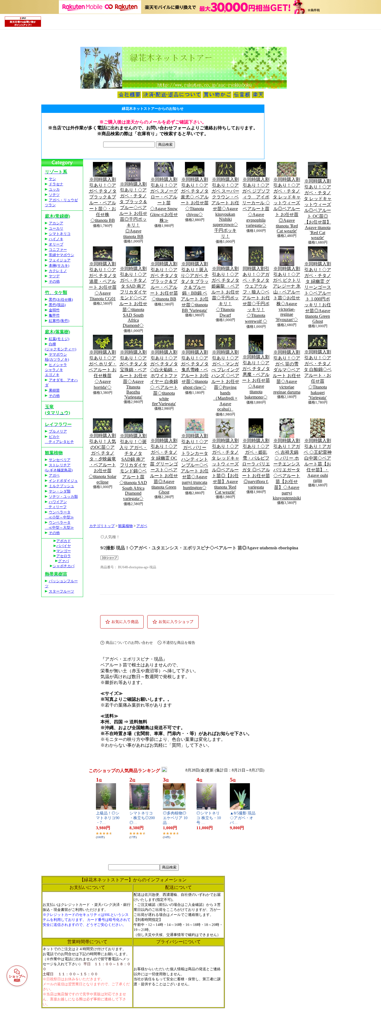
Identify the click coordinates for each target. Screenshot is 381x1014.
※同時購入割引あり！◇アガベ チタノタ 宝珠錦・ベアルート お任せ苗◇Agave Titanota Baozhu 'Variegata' (133, 374)
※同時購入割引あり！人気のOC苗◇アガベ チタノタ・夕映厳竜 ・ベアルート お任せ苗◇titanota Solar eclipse (102, 458)
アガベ (141, 526)
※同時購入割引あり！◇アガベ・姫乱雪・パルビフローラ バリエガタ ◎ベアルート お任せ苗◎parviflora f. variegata (256, 463)
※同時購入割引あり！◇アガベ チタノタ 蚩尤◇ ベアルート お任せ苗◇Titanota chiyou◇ (195, 197)
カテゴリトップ (102, 526)
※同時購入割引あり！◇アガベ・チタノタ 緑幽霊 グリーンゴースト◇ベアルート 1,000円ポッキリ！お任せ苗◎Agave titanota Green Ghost (317, 292)
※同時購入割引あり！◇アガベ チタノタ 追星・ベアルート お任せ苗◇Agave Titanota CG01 (103, 281)
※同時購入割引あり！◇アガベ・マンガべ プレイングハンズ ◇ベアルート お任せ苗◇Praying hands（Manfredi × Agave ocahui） (225, 380)
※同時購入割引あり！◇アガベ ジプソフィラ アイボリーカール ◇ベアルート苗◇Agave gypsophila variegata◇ (256, 202)
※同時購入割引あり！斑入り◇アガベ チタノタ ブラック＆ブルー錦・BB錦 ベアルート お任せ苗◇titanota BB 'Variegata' (195, 287)
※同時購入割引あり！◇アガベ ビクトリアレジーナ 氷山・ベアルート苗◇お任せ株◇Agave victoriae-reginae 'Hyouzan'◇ (287, 294)
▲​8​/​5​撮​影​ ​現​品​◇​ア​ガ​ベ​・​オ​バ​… (242, 818)
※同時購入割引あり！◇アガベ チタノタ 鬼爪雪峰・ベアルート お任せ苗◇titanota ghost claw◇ (195, 370)
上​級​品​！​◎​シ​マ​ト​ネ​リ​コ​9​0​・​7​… (107, 818)
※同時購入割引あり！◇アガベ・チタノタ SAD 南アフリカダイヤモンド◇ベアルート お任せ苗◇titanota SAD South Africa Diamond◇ (133, 297)
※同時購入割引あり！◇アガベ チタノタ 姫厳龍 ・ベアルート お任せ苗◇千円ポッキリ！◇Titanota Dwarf (225, 291)
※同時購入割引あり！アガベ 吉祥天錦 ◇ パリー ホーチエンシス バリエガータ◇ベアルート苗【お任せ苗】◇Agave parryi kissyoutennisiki (287, 469)
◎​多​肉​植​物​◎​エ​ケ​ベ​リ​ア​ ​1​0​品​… (175, 818)
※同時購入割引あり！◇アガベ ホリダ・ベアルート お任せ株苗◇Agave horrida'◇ (103, 370)
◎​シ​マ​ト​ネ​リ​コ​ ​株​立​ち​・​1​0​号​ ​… (208, 818)
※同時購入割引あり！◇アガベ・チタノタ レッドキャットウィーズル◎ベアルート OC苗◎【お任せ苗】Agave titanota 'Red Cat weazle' (318, 209)
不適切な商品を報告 (179, 643)
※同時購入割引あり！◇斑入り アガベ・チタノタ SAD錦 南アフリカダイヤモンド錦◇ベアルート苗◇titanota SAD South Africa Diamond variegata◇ (133, 467)
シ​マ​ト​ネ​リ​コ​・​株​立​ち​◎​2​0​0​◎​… (142, 818)
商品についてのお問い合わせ (129, 643)
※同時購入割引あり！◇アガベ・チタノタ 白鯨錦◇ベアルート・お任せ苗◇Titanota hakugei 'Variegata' (318, 375)
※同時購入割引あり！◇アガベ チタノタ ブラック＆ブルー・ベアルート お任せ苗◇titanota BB (164, 281)
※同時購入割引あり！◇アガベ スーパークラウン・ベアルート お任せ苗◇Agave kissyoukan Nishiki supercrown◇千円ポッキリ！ (225, 208)
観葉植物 (125, 526)
